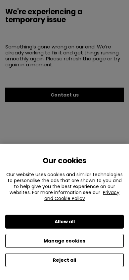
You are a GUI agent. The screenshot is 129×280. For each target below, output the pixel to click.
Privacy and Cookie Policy (82, 195)
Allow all (65, 221)
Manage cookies (64, 241)
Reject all (64, 260)
